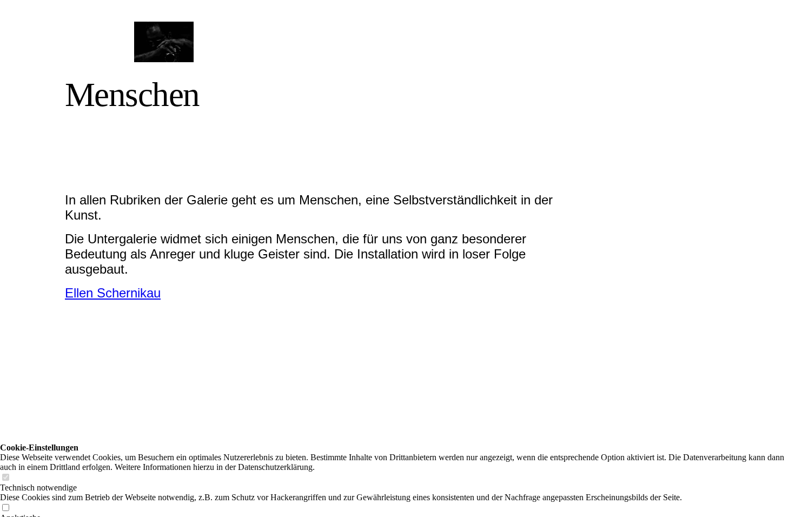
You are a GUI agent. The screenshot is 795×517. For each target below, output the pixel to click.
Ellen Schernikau (113, 293)
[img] (163, 42)
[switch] (5, 477)
